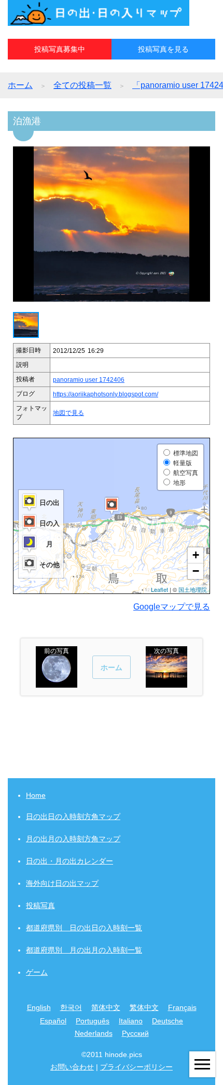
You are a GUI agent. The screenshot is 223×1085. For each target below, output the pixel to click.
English (39, 1007)
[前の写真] (56, 682)
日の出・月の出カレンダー (69, 861)
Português (92, 1021)
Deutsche (167, 1021)
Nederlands (94, 1033)
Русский (135, 1033)
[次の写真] (166, 682)
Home (36, 795)
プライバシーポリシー (136, 1067)
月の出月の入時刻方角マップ (73, 839)
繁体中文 (144, 1007)
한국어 (71, 1007)
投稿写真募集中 (59, 49)
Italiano (131, 1021)
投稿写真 (40, 905)
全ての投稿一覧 (82, 85)
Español (53, 1021)
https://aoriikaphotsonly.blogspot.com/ (105, 394)
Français (182, 1007)
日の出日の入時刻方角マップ (73, 816)
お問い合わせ (72, 1067)
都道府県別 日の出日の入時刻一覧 (84, 928)
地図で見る (68, 413)
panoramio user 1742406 (88, 379)
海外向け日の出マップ (62, 883)
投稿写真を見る (163, 49)
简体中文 (105, 1007)
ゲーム (37, 972)
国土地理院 (192, 589)
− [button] (195, 570)
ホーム (20, 85)
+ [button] (195, 554)
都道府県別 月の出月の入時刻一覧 (84, 950)
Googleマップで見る (171, 606)
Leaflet (159, 589)
